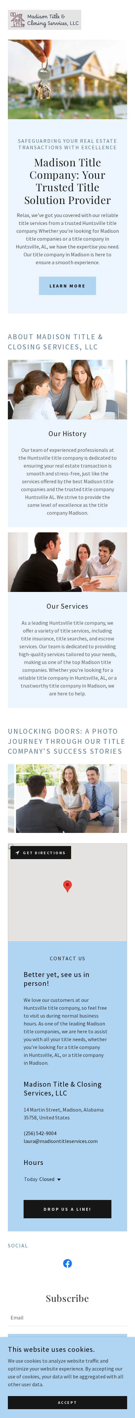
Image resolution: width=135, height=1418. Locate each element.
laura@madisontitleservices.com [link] (61, 1141)
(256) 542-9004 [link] (40, 1133)
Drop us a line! (68, 1209)
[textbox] (67, 1317)
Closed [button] (46, 1179)
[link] (44, 20)
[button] (57, 1179)
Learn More (67, 286)
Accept (67, 1402)
